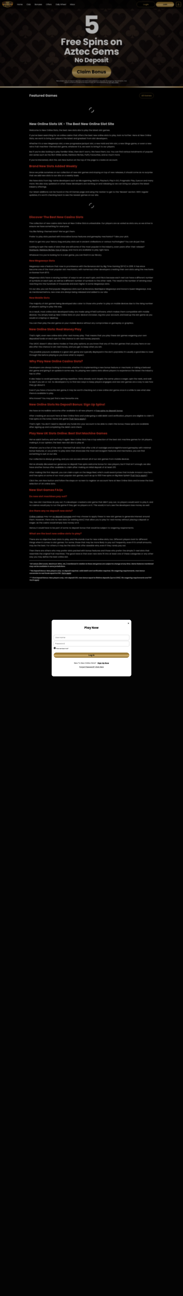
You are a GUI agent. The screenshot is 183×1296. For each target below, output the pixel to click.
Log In (91, 655)
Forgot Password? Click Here (91, 667)
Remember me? (62, 649)
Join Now (91, 663)
